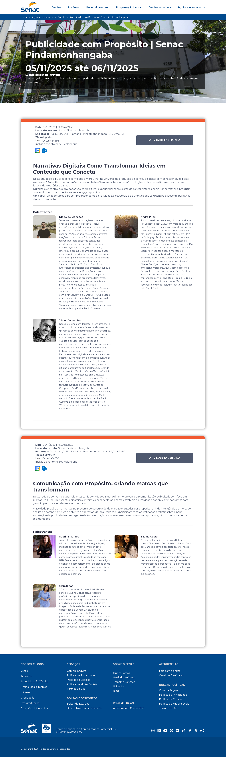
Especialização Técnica (34, 681)
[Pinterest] (171, 731)
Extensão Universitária (34, 708)
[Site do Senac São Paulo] (38, 728)
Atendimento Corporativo (128, 708)
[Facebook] (190, 731)
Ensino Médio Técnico (34, 686)
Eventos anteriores (160, 7)
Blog (116, 690)
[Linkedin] (159, 731)
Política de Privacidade (81, 675)
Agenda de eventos (42, 17)
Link (37, 140)
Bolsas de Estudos (78, 703)
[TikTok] (184, 731)
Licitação (118, 686)
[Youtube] (165, 731)
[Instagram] (153, 731)
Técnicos (26, 676)
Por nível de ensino (97, 7)
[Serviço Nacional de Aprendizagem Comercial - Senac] (30, 11)
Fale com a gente (169, 670)
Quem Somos (121, 673)
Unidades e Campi (124, 677)
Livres (24, 670)
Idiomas (25, 692)
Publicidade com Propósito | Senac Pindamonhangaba (99, 17)
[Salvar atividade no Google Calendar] (37, 150)
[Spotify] (177, 731)
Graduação (27, 697)
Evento (61, 17)
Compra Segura (76, 670)
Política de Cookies (78, 679)
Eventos (56, 7)
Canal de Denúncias (171, 675)
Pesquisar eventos (194, 7)
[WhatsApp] (202, 731)
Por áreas (73, 7)
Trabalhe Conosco (124, 682)
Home (24, 17)
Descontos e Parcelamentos (84, 708)
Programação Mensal (128, 7)
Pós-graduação (30, 703)
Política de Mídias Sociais (82, 684)
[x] (196, 731)
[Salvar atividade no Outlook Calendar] (44, 150)
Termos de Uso (76, 688)
